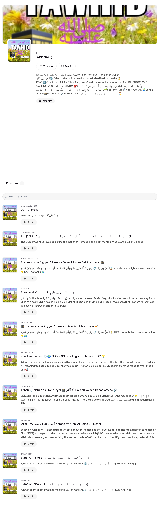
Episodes (14, 183)
